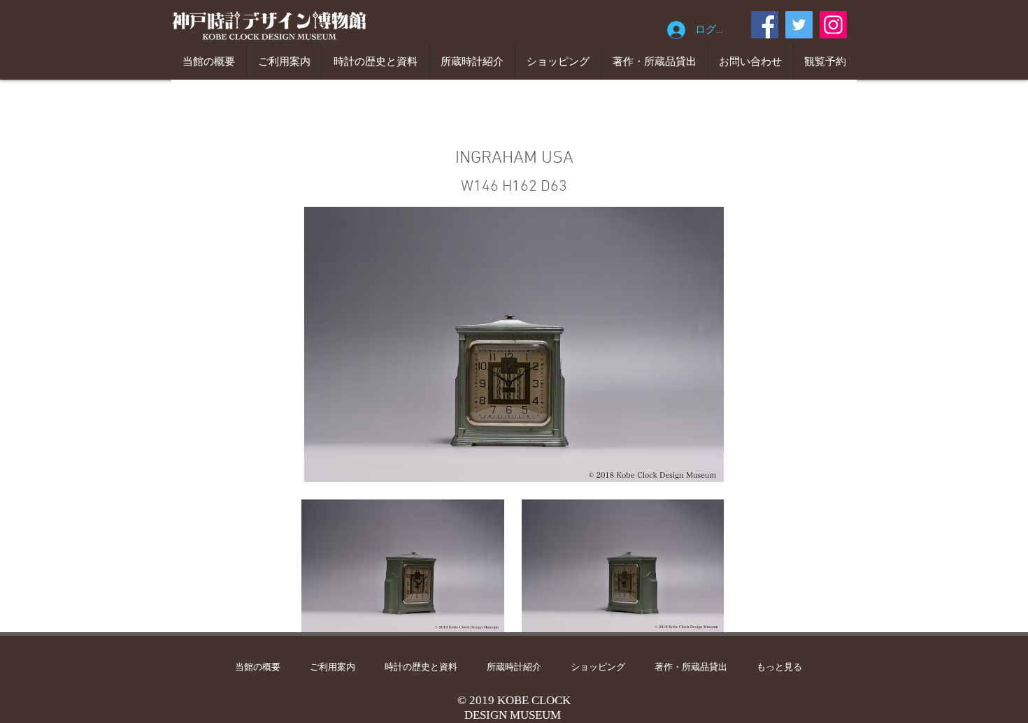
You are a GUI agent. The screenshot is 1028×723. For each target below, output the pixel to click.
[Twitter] (799, 24)
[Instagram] (833, 24)
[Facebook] (764, 24)
